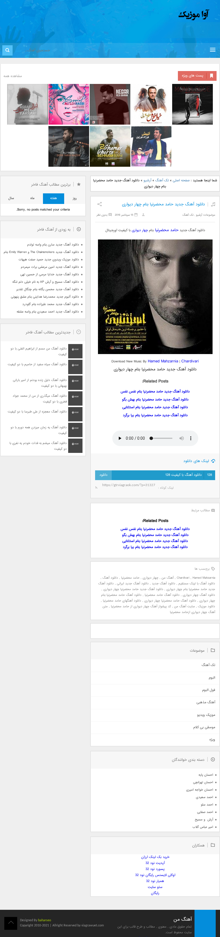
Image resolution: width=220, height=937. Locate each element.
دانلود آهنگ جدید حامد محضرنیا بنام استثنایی (155, 407)
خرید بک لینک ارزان (155, 857)
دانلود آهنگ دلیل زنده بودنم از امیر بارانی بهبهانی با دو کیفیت (40, 383)
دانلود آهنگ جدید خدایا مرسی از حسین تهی (49, 274)
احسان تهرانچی (203, 782)
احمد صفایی (205, 812)
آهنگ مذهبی (206, 703)
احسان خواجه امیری (199, 790)
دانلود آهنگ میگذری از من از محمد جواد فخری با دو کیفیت (40, 398)
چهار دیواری (140, 230)
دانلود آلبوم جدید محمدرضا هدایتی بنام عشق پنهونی (45, 297)
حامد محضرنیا (166, 230)
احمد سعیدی (204, 797)
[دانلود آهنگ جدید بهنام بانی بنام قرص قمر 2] (110, 146)
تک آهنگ (162, 181)
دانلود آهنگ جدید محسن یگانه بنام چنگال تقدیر (47, 289)
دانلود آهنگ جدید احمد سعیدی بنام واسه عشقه (48, 312)
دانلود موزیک (206, 606)
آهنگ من (168, 578)
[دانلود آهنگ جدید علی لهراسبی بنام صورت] (68, 104)
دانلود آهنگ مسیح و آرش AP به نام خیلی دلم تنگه (45, 282)
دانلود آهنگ (110, 578)
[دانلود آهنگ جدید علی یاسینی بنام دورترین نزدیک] (68, 146)
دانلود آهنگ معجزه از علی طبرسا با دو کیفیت (37, 412)
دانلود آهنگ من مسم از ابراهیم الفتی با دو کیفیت (39, 351)
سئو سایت (155, 887)
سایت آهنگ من (184, 606)
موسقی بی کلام (204, 727)
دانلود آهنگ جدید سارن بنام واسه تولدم (53, 244)
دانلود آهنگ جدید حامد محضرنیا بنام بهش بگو (155, 400)
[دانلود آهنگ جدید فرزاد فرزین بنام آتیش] (151, 146)
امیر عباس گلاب (202, 827)
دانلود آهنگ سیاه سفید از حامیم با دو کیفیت (37, 364)
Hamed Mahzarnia (163, 361)
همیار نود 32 (155, 881)
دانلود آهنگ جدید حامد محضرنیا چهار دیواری (133, 589)
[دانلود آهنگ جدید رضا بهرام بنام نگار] (110, 104)
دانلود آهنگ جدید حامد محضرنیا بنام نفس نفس (155, 392)
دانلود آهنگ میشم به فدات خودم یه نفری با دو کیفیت (38, 446)
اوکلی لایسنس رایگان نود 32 (155, 875)
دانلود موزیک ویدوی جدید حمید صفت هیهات (49, 259)
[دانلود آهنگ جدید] (146, 15)
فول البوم (208, 690)
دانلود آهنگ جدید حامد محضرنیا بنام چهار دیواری (163, 204)
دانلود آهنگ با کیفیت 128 (188, 475)
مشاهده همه (12, 76)
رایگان (155, 893)
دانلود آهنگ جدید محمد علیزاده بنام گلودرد (50, 304)
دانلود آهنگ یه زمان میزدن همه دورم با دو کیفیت (39, 430)
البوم (212, 678)
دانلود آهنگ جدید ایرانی (133, 583)
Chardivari (190, 361)
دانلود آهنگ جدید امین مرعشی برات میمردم (50, 267)
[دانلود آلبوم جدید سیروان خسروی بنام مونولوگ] (192, 104)
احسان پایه (206, 775)
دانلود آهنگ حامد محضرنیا (162, 595)
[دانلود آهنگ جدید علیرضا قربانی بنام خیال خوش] (151, 104)
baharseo (44, 920)
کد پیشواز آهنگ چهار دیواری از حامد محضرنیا (141, 606)
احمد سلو (207, 805)
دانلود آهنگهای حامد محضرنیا (122, 601)
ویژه (212, 740)
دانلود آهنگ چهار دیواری (199, 595)
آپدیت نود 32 (155, 863)
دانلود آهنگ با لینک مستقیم (196, 583)
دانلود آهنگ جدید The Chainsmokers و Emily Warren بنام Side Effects (41, 252)
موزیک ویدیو (206, 715)
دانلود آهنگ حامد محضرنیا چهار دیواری (170, 601)
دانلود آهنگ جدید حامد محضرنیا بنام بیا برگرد (155, 415)
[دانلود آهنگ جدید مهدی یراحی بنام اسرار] (27, 104)
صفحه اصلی (181, 181)
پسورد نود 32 (155, 869)
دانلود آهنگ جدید (163, 583)
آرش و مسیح (204, 819)
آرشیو (147, 181)
